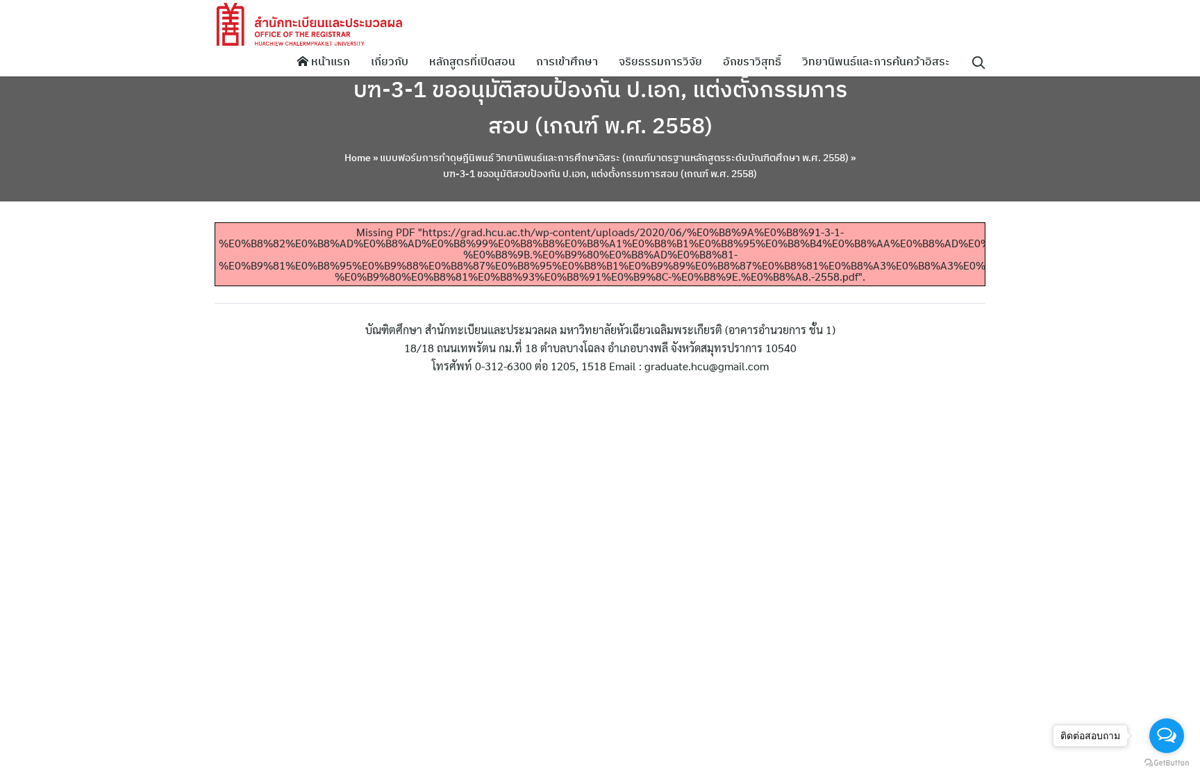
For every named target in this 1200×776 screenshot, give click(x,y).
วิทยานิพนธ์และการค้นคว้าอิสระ (876, 61)
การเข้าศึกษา (567, 61)
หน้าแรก (329, 61)
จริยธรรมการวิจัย (660, 61)
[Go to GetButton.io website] (1166, 762)
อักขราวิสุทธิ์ (752, 61)
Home (357, 157)
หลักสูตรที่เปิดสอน (472, 61)
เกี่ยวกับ (389, 61)
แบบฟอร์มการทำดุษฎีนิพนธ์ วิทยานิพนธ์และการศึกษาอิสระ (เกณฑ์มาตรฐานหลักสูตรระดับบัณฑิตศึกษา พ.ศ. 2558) (614, 157)
